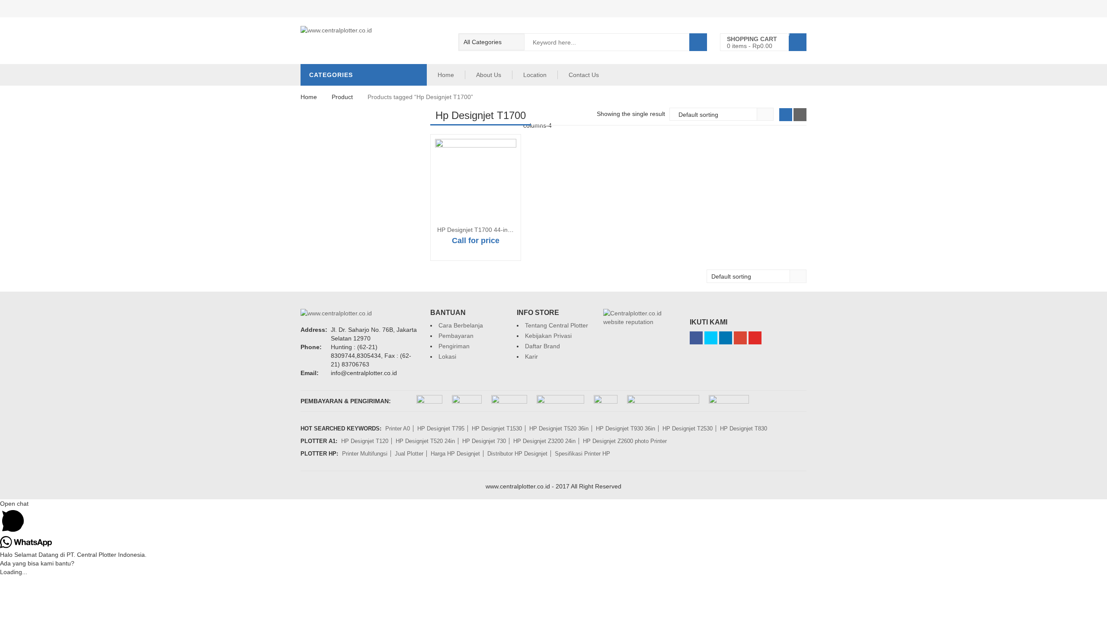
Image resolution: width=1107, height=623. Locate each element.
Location (535, 74)
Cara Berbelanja (460, 325)
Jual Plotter (409, 453)
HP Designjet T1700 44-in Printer (482, 229)
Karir (531, 356)
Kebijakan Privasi (548, 335)
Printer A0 (397, 428)
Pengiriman (454, 346)
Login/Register (786, 8)
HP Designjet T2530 (687, 428)
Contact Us (584, 74)
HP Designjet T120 (364, 441)
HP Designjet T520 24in (425, 441)
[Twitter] (711, 337)
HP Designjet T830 (743, 428)
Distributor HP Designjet (517, 453)
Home (446, 74)
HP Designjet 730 (484, 441)
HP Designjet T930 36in (625, 428)
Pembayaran (456, 335)
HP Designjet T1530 (497, 428)
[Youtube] (755, 337)
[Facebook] (696, 337)
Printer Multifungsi (364, 453)
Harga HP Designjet (455, 453)
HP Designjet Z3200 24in (544, 441)
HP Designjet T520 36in (559, 428)
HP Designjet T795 (440, 428)
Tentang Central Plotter (556, 325)
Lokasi (447, 356)
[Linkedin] (725, 337)
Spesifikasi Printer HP (582, 453)
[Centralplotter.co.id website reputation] (640, 313)
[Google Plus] (740, 337)
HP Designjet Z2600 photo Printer (625, 441)
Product (342, 96)
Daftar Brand (542, 346)
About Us (488, 74)
